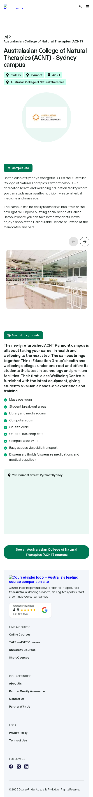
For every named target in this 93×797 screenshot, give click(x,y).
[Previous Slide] (73, 241)
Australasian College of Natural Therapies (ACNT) (43, 41)
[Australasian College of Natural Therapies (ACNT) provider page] (46, 117)
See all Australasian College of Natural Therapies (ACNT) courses (46, 551)
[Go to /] (6, 37)
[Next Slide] (84, 241)
